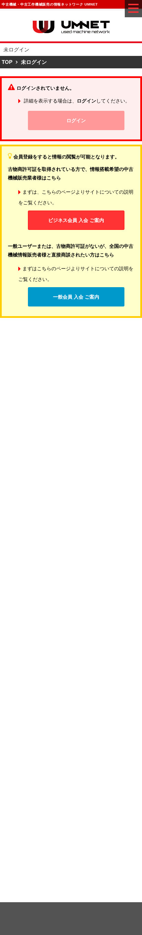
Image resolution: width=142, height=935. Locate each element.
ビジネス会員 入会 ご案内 (76, 220)
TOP (7, 62)
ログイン (76, 120)
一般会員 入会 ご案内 (76, 297)
